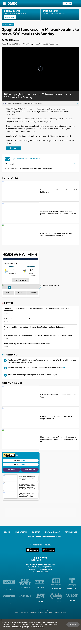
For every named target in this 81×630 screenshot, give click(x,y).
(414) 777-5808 (48, 567)
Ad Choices (63, 612)
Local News (8, 25)
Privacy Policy (48, 168)
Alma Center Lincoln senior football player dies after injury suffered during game (58, 234)
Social (7, 532)
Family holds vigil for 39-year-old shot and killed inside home (58, 191)
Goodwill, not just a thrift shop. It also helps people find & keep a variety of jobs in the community (36, 309)
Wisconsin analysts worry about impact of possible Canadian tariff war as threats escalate (58, 212)
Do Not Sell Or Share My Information (43, 537)
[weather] (6, 271)
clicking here (11, 143)
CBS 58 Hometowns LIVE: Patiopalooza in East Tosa (58, 396)
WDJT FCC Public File (20, 612)
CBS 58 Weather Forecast (49, 285)
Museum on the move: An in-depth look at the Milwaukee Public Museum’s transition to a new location (58, 439)
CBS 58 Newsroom (12, 40)
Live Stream (21, 532)
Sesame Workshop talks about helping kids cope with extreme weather (35, 367)
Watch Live (9, 17)
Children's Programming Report (52, 612)
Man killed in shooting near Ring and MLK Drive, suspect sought (32, 375)
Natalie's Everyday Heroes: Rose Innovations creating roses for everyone (32, 319)
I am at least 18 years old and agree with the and (30, 168)
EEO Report (41, 612)
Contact (36, 532)
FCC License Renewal (32, 612)
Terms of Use (37, 168)
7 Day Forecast (21, 280)
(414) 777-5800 (46, 569)
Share (68, 3)
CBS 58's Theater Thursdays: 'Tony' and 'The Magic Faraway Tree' (57, 417)
